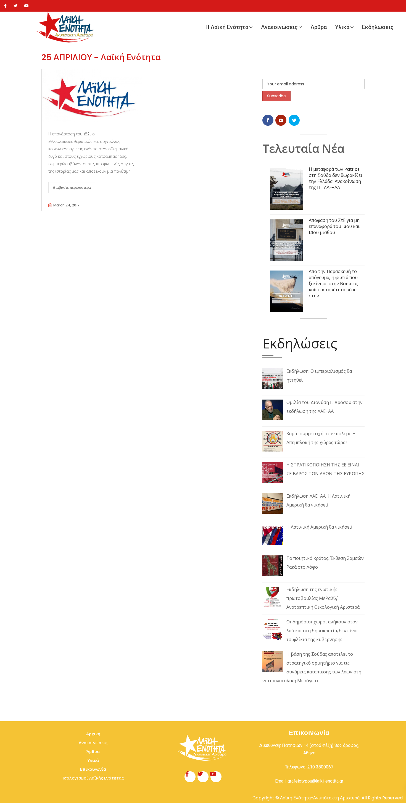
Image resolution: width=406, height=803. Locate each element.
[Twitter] (15, 6)
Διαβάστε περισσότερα (72, 187)
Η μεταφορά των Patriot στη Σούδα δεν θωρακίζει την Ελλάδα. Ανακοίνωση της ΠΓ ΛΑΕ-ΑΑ (335, 178)
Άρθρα (318, 27)
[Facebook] (5, 6)
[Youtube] (26, 6)
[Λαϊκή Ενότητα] (66, 27)
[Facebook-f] (190, 776)
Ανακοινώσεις (279, 27)
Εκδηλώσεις (378, 27)
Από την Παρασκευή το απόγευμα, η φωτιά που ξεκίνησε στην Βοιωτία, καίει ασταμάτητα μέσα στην (333, 283)
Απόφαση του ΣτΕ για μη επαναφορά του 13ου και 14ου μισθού (334, 226)
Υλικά (342, 27)
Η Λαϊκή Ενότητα (226, 27)
